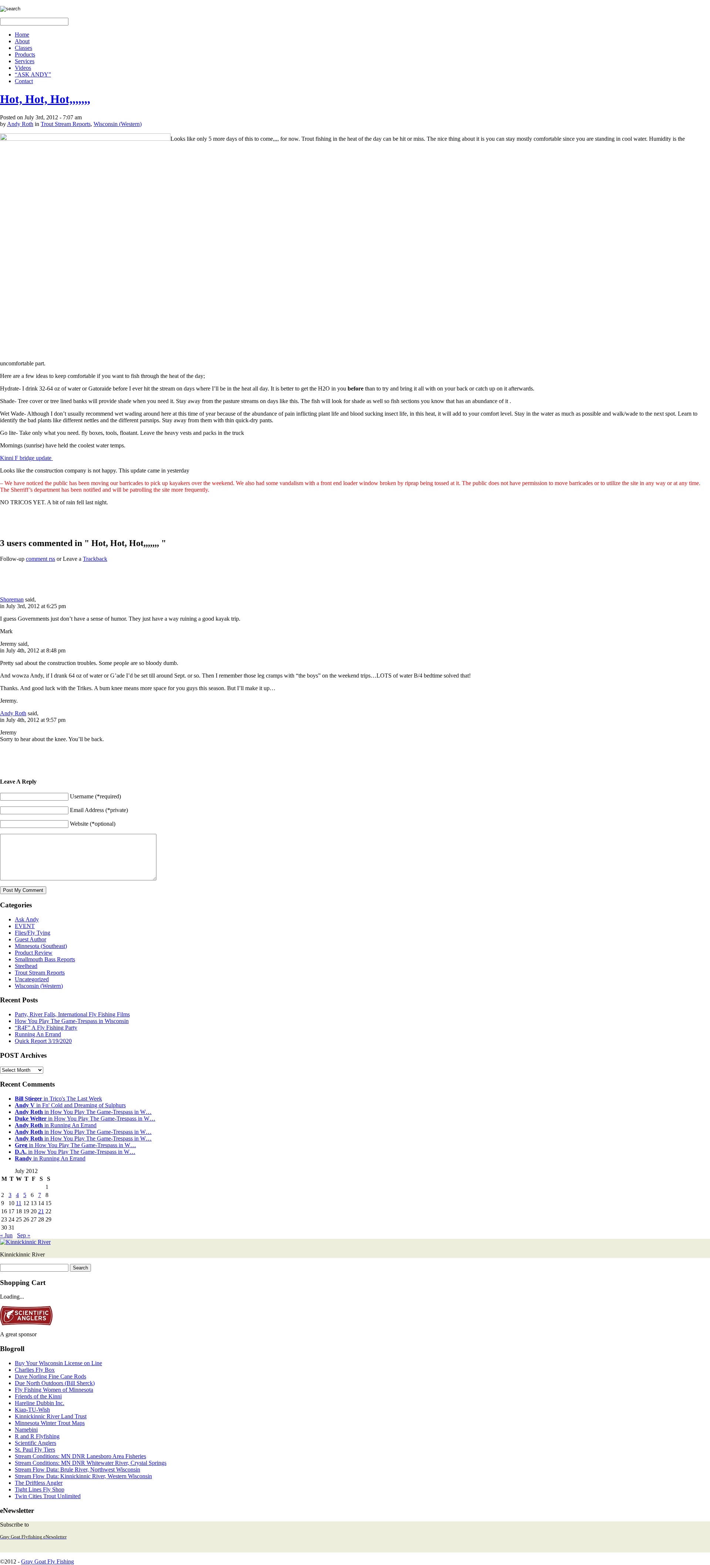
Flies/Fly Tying (32, 933)
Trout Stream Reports (66, 124)
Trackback (95, 559)
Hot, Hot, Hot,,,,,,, (45, 99)
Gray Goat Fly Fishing (47, 1561)
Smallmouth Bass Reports (45, 959)
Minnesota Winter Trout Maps (50, 1423)
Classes (23, 48)
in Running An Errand (56, 1125)
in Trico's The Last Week (58, 1098)
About (22, 41)
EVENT (25, 926)
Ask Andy (27, 919)
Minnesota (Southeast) (41, 946)
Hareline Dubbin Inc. (39, 1403)
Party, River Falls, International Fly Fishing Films (72, 1014)
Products (25, 54)
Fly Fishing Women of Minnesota (54, 1390)
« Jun (6, 1235)
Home (22, 34)
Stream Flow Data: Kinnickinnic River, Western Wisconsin (83, 1476)
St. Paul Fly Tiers (35, 1449)
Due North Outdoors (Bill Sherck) (55, 1383)
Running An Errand (38, 1034)
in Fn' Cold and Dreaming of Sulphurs (70, 1105)
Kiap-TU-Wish (32, 1410)
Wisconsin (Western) (118, 124)
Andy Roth (20, 124)
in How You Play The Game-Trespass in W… (83, 1112)
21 (41, 1211)
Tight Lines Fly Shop (39, 1489)
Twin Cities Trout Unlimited (48, 1496)
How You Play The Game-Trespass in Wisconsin (72, 1021)
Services (24, 61)
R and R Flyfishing (37, 1436)
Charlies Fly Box (35, 1370)
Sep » (23, 1235)
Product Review (34, 952)
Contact (24, 81)
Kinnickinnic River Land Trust (51, 1416)
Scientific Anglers (35, 1443)
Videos (23, 68)
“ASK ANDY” (33, 74)
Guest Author (30, 939)
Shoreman (12, 599)
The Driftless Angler (38, 1483)
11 (18, 1203)
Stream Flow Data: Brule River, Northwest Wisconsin (77, 1469)
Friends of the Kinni (38, 1396)
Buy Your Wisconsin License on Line (58, 1363)
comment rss (40, 559)
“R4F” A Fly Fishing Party (46, 1027)
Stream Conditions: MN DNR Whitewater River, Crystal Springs (90, 1463)
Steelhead (26, 966)
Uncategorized (32, 979)
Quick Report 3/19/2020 (43, 1041)
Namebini (26, 1429)
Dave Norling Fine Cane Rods (50, 1376)
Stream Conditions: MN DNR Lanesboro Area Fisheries (80, 1456)
